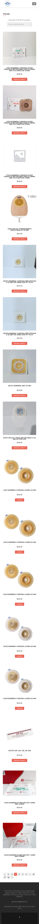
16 (33, 874)
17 (5, 877)
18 (8, 877)
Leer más (19, 500)
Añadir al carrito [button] (19, 79)
